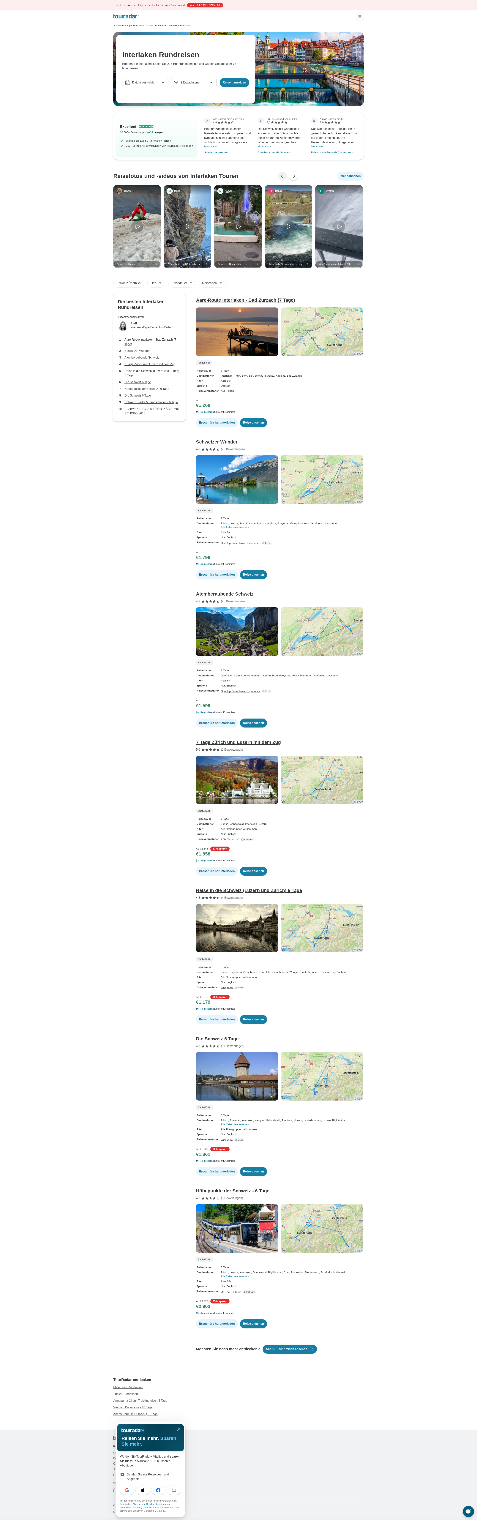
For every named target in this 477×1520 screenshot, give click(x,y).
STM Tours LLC (230, 839)
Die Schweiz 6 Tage (137, 382)
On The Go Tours (231, 1291)
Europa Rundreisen (134, 25)
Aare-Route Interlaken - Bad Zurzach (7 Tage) (150, 342)
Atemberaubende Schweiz (274, 152)
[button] (280, 412)
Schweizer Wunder (216, 152)
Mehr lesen (210, 146)
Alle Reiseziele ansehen (235, 527)
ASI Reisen (227, 390)
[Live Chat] (468, 1511)
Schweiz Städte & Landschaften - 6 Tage (151, 402)
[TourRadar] (126, 16)
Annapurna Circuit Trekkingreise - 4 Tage (140, 1400)
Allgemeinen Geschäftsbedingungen (151, 1504)
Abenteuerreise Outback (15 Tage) (136, 1414)
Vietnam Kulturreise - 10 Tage (132, 1407)
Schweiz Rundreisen (156, 25)
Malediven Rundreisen (128, 1387)
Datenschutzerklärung (131, 1507)
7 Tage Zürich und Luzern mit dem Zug (149, 364)
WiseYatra (227, 987)
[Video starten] (137, 227)
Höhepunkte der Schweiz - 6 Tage (146, 388)
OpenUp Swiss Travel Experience (240, 543)
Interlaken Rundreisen (180, 25)
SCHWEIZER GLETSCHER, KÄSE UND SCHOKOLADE (151, 411)
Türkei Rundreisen (125, 1394)
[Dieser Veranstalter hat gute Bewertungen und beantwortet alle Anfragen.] (267, 543)
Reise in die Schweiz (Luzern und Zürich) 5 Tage (332, 152)
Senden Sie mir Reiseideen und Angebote (148, 1476)
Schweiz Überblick (128, 283)
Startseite (118, 25)
